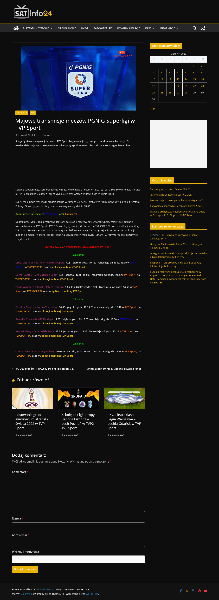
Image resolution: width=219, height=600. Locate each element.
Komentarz (20, 472)
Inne (148, 28)
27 (178, 92)
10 (153, 79)
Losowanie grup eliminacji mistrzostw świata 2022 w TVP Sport (32, 421)
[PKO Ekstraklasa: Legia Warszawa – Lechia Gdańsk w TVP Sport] (124, 390)
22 (194, 85)
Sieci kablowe (67, 28)
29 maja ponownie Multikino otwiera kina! (114, 369)
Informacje (167, 28)
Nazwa (17, 518)
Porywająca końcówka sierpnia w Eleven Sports (177, 206)
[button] (51, 28)
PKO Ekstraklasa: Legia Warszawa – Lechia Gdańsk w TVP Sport (124, 421)
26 (170, 92)
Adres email (21, 535)
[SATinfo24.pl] (16, 28)
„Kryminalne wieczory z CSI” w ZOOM (171, 194)
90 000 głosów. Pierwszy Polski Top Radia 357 (45, 369)
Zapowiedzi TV (103, 28)
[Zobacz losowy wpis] (203, 28)
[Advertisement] (178, 144)
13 (178, 79)
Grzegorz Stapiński (43, 135)
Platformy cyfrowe (36, 28)
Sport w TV (22, 113)
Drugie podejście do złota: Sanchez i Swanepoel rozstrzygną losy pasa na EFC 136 (178, 279)
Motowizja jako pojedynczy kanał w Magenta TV (177, 200)
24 (153, 92)
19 (170, 85)
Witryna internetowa (25, 551)
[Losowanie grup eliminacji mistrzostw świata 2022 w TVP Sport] (32, 390)
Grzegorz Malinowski (162, 244)
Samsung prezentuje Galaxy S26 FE (170, 189)
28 (186, 92)
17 (153, 85)
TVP (32, 113)
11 (161, 79)
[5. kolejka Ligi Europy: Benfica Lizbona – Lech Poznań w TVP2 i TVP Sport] (78, 390)
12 (170, 79)
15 (194, 79)
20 (178, 85)
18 (161, 85)
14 (186, 79)
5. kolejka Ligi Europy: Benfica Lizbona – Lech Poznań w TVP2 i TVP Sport (78, 421)
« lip (152, 108)
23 (202, 85)
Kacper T (155, 262)
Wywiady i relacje (128, 28)
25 (161, 92)
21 (186, 85)
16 (202, 79)
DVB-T (84, 28)
